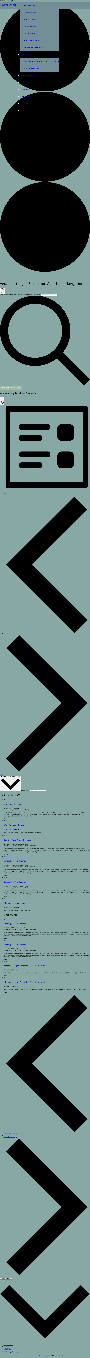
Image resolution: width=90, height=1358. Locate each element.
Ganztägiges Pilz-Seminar (15, 861)
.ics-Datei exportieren (9, 1351)
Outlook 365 (7, 1348)
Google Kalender (8, 1345)
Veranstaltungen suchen (11, 387)
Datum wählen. (25, 790)
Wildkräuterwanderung (14, 825)
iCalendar (6, 1346)
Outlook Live (7, 1349)
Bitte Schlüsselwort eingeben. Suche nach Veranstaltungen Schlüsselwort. (20, 294)
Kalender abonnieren (6, 1278)
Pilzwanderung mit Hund (14, 903)
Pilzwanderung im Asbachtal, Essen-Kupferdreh (24, 966)
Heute (1, 775)
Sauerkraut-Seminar (12, 804)
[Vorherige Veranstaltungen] (47, 633)
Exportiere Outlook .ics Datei (12, 1353)
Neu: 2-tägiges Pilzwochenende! (17, 840)
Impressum (31, 1356)
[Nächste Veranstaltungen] (47, 772)
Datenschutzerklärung (41, 1356)
